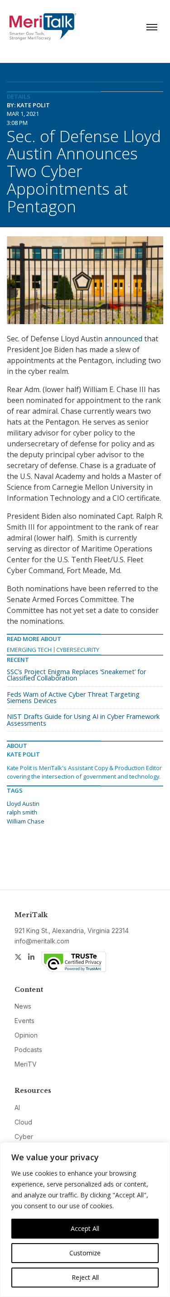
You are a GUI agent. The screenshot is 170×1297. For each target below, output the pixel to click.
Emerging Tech (29, 650)
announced (123, 339)
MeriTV (26, 1064)
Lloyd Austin (23, 803)
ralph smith (22, 812)
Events (24, 1020)
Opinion (26, 1035)
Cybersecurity (77, 650)
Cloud (23, 1122)
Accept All (85, 1228)
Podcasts (28, 1049)
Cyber (24, 1136)
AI (17, 1107)
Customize (85, 1253)
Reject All (85, 1277)
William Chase (25, 821)
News (23, 1006)
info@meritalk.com (42, 941)
